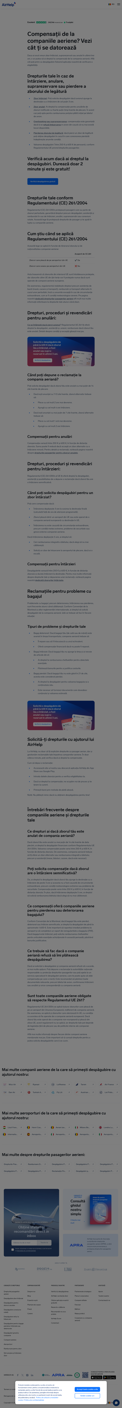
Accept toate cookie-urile (87, 1389)
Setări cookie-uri (87, 1396)
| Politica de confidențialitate (33, 1400)
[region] (61, 1392)
